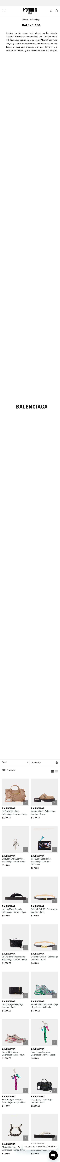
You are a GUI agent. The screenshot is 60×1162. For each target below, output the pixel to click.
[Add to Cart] (25, 802)
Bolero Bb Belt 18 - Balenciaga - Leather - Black (44, 958)
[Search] (51, 11)
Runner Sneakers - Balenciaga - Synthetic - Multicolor (44, 1005)
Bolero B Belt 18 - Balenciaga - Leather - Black (44, 910)
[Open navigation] (4, 11)
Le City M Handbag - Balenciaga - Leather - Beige (14, 812)
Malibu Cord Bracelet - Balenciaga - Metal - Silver (13, 1148)
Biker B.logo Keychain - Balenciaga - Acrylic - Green (43, 1053)
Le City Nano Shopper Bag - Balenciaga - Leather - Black (14, 958)
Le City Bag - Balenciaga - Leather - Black (42, 1101)
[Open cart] (56, 10)
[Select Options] (54, 802)
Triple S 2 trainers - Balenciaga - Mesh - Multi (13, 1053)
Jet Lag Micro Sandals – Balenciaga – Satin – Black (14, 910)
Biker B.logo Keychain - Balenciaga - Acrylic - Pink (13, 1101)
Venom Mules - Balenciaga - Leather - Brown (43, 812)
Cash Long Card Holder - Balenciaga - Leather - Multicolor (41, 862)
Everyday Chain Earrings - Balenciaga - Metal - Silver (13, 860)
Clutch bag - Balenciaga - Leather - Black (13, 1005)
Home (25, 19)
